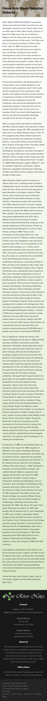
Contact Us (6, 694)
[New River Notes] (23, 599)
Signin (4, 697)
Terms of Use (28, 694)
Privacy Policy (17, 694)
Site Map (38, 694)
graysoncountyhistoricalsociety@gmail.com (23, 612)
